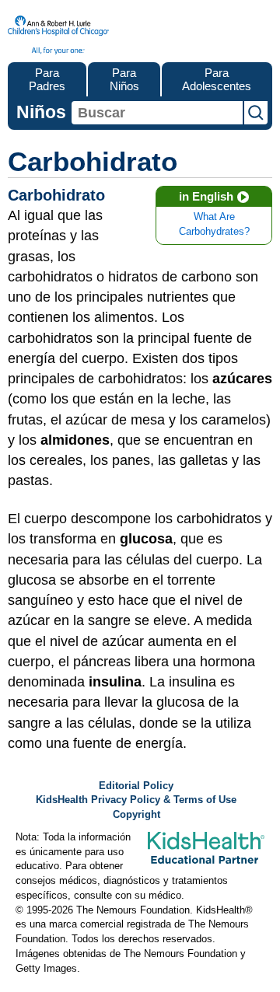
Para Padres (47, 79)
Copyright (136, 814)
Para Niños (124, 79)
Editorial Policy (136, 786)
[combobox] (157, 112)
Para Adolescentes (216, 79)
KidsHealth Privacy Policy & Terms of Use (136, 800)
